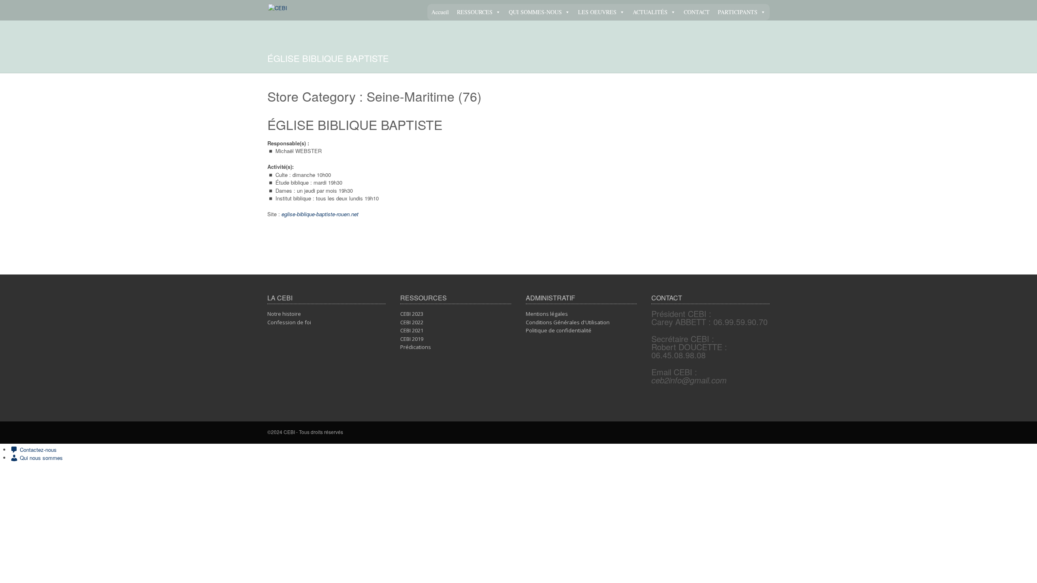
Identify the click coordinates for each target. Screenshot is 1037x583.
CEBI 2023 (411, 313)
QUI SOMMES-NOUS (535, 12)
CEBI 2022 (411, 322)
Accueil (440, 12)
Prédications (415, 347)
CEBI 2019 (411, 339)
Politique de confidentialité (558, 330)
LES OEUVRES (597, 12)
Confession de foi (289, 322)
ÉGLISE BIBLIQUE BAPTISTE (354, 124)
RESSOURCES (475, 12)
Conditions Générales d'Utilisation (568, 322)
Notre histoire (284, 313)
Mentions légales (547, 313)
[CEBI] (277, 8)
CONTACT (697, 12)
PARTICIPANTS (737, 12)
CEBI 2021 (411, 330)
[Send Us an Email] (767, 433)
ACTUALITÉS (650, 12)
